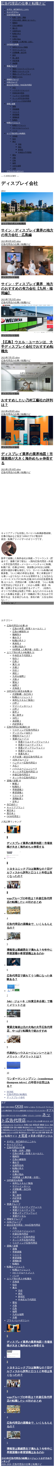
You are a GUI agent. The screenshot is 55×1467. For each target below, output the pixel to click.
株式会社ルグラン (25, 1132)
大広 (14, 88)
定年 (15, 801)
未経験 (14, 63)
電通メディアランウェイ (21, 74)
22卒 (15, 709)
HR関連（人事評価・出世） (22, 42)
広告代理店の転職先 (18, 727)
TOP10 (26, 1107)
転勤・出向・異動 (19, 17)
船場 (47, 1132)
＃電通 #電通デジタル (40, 1136)
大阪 (14, 158)
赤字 (2, 1136)
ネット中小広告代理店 (24, 777)
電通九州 (23, 754)
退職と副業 (11, 104)
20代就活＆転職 (13, 44)
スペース (12, 1115)
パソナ (14, 131)
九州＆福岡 (16, 166)
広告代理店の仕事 (13, 15)
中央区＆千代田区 (25, 152)
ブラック (29, 1121)
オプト (50, 1110)
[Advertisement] (27, 503)
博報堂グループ (13, 79)
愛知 (14, 155)
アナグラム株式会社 (20, 1110)
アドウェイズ (40, 1107)
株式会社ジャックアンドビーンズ (15, 1130)
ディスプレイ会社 (22, 733)
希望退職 (15, 115)
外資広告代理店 (18, 93)
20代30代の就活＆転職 (19, 691)
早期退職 (15, 109)
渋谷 (19, 144)
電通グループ (12, 66)
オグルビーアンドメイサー (36, 1110)
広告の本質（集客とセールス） (24, 20)
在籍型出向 (16, 31)
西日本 (11, 813)
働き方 (14, 28)
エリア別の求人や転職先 (16, 133)
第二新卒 (15, 58)
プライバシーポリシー (15, 171)
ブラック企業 (37, 1121)
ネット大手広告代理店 (20, 98)
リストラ (15, 112)
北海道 (14, 136)
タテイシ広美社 (21, 1115)
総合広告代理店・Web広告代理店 (19, 85)
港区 (19, 147)
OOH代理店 (13, 816)
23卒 (15, 703)
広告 (11, 1127)
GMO (3, 1107)
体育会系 (36, 1125)
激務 (43, 1132)
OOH (19, 1106)
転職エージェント (13, 123)
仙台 (14, 139)
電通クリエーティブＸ (20, 71)
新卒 (14, 55)
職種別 (14, 23)
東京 (14, 142)
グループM (5, 1115)
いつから (32, 1107)
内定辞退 (15, 61)
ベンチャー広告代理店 (20, 96)
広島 (14, 160)
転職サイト (11, 1136)
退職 (14, 106)
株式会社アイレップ (30, 1127)
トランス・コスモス (34, 1115)
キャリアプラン (13, 12)
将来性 (14, 36)
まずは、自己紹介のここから (18, 9)
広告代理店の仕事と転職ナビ (23, 3)
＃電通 (22, 1135)
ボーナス (46, 1121)
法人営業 (38, 1132)
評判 (51, 1132)
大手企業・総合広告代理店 (27, 757)
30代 (15, 718)
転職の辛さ (16, 34)
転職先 (14, 120)
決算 (33, 1132)
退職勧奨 (15, 117)
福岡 (14, 163)
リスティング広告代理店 (21, 101)
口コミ (47, 1125)
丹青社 (26, 1125)
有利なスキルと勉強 (20, 47)
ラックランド (18, 1125)
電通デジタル (17, 77)
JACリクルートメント (20, 128)
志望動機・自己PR (19, 53)
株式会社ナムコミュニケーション (38, 1130)
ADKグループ (12, 82)
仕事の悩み (16, 39)
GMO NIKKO (10, 1107)
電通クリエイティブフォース (23, 69)
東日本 (11, 810)
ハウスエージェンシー (20, 90)
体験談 (42, 1125)
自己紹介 (12, 804)
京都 (14, 169)
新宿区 (20, 150)
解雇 (15, 783)
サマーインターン (19, 50)
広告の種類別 (17, 26)
